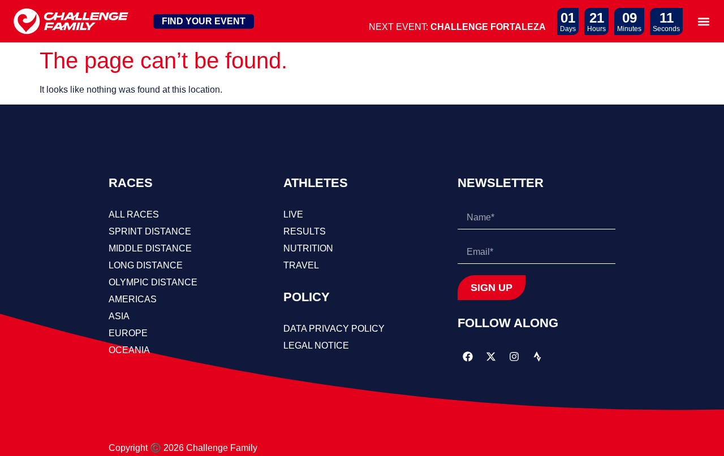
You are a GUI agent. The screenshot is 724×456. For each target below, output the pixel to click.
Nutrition (308, 248)
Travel (301, 265)
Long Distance (146, 265)
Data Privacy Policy (334, 328)
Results (304, 231)
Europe (128, 333)
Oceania (129, 350)
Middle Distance (150, 248)
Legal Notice (316, 345)
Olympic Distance (153, 282)
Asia (119, 316)
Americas (133, 299)
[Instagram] (514, 356)
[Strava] (537, 356)
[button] (703, 21)
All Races (134, 214)
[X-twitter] (491, 356)
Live (293, 214)
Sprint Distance (150, 231)
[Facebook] (468, 356)
